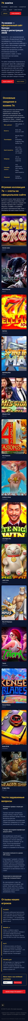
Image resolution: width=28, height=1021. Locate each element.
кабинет (5, 13)
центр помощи (18, 9)
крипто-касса (13, 6)
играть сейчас (7, 81)
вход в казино (20, 81)
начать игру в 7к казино (13, 991)
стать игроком (15, 13)
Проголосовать (17, 982)
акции (10, 9)
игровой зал (22, 6)
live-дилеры (4, 6)
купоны (5, 9)
